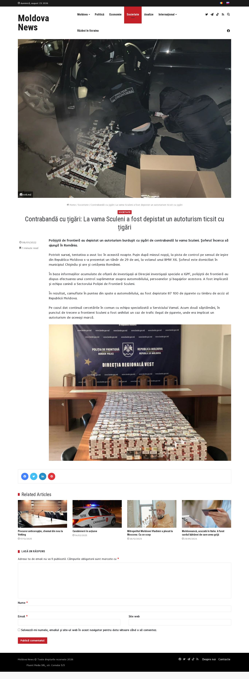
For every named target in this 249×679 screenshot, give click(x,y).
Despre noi (209, 659)
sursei (65, 255)
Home (72, 204)
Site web (134, 616)
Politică (99, 14)
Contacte (224, 659)
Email (23, 616)
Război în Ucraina (88, 30)
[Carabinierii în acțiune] (97, 514)
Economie (115, 14)
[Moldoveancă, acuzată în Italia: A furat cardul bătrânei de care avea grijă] (206, 514)
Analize (148, 14)
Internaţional (166, 14)
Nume (23, 602)
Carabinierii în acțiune (85, 531)
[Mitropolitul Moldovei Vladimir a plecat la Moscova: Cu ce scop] (151, 514)
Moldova (82, 14)
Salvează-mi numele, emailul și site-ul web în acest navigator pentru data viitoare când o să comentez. (89, 630)
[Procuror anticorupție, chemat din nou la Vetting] (42, 514)
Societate (133, 14)
